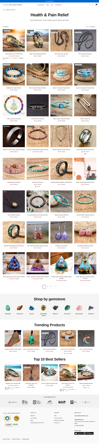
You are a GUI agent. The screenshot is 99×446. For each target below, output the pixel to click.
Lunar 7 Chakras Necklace (86, 349)
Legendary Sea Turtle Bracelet (13, 383)
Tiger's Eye (19, 313)
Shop (47, 5)
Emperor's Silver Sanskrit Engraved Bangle (14, 149)
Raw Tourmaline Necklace (85, 54)
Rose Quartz (79, 313)
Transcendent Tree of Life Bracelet (13, 54)
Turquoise (8, 313)
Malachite (67, 313)
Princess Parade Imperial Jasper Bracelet (37, 149)
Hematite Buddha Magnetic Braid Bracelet (61, 182)
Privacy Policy (6, 439)
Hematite (55, 313)
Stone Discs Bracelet (37, 182)
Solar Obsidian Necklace (14, 215)
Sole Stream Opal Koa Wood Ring (85, 149)
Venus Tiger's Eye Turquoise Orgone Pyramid (85, 277)
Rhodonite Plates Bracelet (13, 182)
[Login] (92, 4)
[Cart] (95, 5)
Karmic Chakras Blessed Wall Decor (85, 182)
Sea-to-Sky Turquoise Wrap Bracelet (85, 88)
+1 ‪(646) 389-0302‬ (79, 425)
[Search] (90, 5)
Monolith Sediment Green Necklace (61, 149)
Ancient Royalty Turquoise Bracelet (85, 215)
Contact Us (57, 422)
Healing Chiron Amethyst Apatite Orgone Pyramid (61, 277)
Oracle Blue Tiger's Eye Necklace (31, 384)
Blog (32, 420)
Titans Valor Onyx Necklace (61, 54)
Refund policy (25, 439)
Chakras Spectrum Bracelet (14, 118)
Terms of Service (16, 439)
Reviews (33, 415)
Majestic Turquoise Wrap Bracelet (61, 88)
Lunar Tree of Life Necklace (68, 349)
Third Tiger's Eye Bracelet (37, 118)
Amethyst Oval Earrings (61, 245)
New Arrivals (41, 5)
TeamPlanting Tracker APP (37, 422)
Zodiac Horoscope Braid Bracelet (37, 54)
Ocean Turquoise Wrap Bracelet (49, 383)
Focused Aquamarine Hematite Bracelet (38, 215)
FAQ (55, 415)
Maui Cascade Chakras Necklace (37, 88)
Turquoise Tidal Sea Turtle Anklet (13, 349)
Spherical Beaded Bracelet (86, 383)
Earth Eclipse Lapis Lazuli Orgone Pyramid (14, 276)
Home (4, 9)
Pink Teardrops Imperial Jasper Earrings (37, 245)
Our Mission (58, 5)
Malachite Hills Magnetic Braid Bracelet (14, 245)
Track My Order (58, 418)
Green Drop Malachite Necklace (31, 349)
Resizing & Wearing (59, 420)
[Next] (55, 287)
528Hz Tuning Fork (85, 118)
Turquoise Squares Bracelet (61, 215)
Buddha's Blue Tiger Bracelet (14, 88)
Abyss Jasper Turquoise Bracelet (61, 118)
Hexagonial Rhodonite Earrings (85, 245)
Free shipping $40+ (49, 1)
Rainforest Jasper (43, 314)
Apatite (31, 313)
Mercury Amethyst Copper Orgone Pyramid (37, 276)
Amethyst (91, 313)
